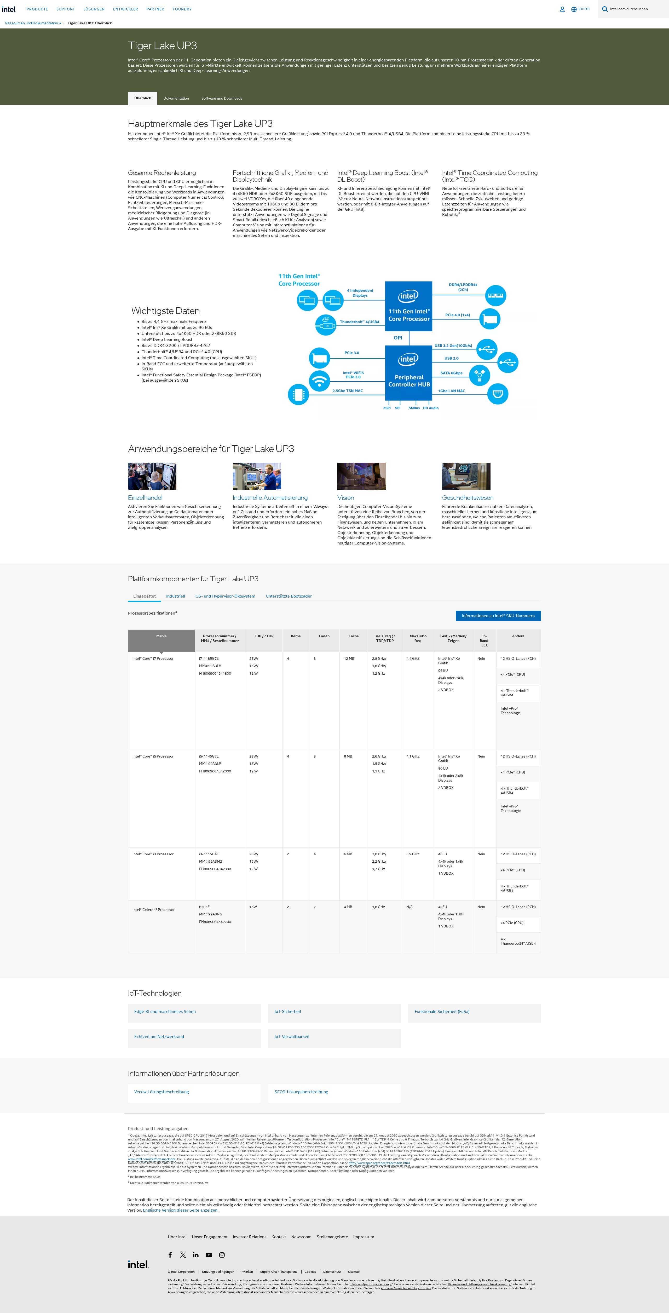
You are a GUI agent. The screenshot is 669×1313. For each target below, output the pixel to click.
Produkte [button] (37, 9)
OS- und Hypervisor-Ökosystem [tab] (225, 596)
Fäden (324, 636)
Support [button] (65, 9)
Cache (354, 636)
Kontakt (279, 1237)
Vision (345, 497)
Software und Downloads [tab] (221, 98)
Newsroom (301, 1237)
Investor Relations (249, 1237)
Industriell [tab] (175, 596)
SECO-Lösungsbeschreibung (301, 1091)
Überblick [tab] (142, 98)
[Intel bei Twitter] (183, 1255)
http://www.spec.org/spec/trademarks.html (379, 1163)
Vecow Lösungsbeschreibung (161, 1091)
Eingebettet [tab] (144, 596)
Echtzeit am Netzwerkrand (159, 1036)
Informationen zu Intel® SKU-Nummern (498, 615)
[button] (334, 205)
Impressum (363, 1237)
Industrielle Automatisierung (270, 497)
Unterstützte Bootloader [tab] (289, 596)
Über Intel (177, 1237)
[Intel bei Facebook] (170, 1255)
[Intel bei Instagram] (221, 1255)
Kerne (296, 636)
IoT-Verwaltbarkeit (292, 1036)
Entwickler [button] (125, 9)
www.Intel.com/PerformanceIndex (152, 1159)
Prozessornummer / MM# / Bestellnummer (220, 638)
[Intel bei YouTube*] (209, 1255)
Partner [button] (155, 9)
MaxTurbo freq (418, 638)
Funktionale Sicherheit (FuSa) (442, 1011)
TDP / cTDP (264, 636)
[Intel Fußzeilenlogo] (138, 1264)
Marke (161, 636)
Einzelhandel (145, 497)
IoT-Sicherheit (288, 1011)
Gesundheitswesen (468, 497)
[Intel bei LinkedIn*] (196, 1255)
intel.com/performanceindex (369, 1284)
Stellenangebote (332, 1237)
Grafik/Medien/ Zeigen (453, 638)
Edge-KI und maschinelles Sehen (165, 1011)
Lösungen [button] (94, 9)
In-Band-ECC (485, 641)
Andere (518, 636)
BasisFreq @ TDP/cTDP (384, 638)
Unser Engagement (210, 1237)
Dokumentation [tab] (176, 98)
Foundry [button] (182, 9)
